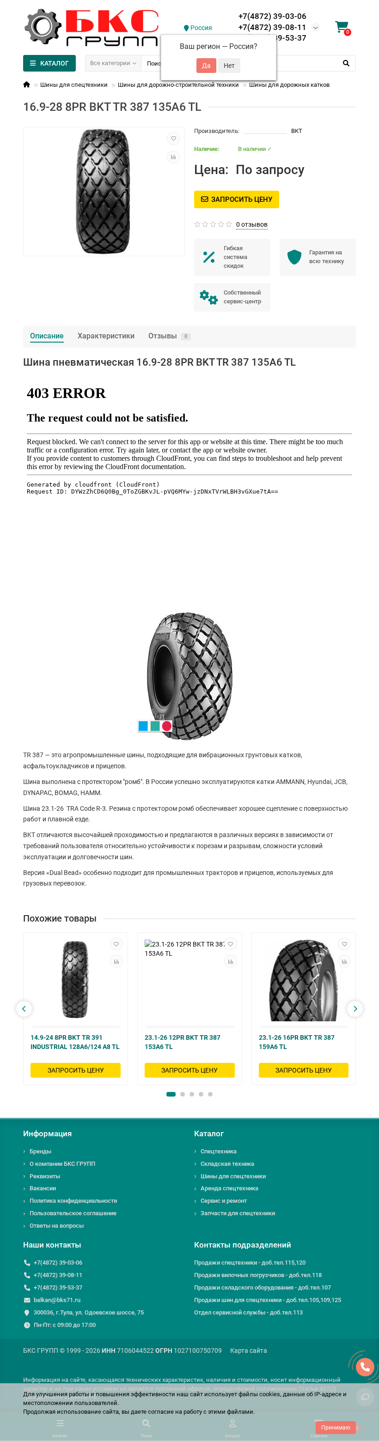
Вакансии (43, 1188)
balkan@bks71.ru (57, 1299)
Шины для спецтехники (74, 84)
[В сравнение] (173, 157)
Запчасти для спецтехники (238, 1213)
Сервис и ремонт (224, 1200)
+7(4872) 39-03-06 (272, 16)
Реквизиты (45, 1176)
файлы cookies (259, 1394)
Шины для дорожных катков (289, 84)
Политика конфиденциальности (73, 1200)
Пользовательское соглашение (73, 1213)
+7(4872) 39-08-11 (272, 27)
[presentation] (24, 1009)
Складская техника (227, 1163)
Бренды (40, 1151)
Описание (47, 336)
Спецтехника (219, 1151)
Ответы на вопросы (57, 1225)
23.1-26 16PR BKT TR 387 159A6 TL (297, 1042)
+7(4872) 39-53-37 (58, 1287)
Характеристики (106, 336)
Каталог (209, 1133)
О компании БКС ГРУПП (62, 1163)
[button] (171, 1094)
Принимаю (335, 1427)
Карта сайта (248, 1350)
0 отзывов (252, 224)
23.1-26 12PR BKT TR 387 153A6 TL (182, 1042)
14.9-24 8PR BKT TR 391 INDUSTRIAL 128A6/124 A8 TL (75, 1042)
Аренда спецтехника (229, 1188)
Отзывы (167, 336)
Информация (47, 1133)
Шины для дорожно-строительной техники (178, 84)
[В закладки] (173, 138)
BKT (296, 130)
